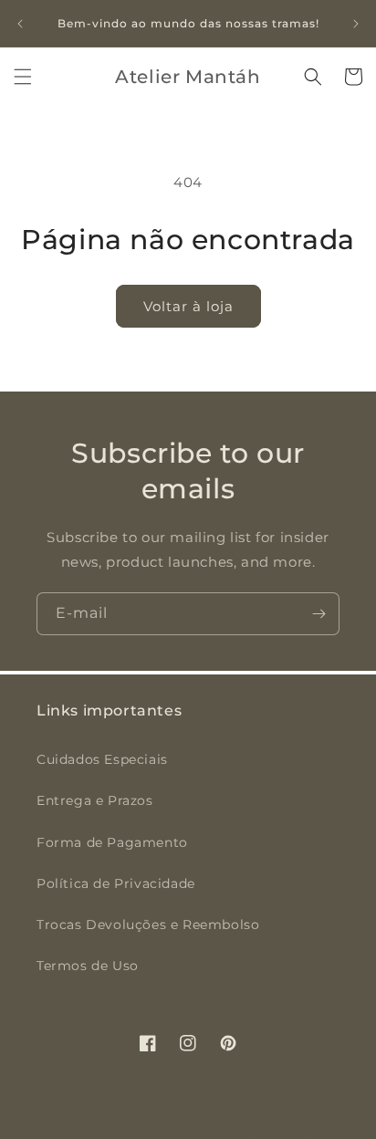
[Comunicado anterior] (20, 24)
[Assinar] (318, 613)
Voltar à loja (188, 306)
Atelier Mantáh (133, 1131)
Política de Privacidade (116, 883)
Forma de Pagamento (112, 842)
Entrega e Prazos (95, 800)
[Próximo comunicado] (356, 24)
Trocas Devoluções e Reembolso (148, 924)
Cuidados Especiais (102, 759)
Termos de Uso (88, 965)
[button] (23, 77)
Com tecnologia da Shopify (253, 1131)
